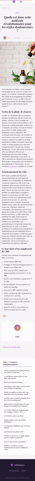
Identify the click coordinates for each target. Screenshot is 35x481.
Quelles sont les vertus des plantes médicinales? (15, 421)
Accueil (4, 7)
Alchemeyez (20, 465)
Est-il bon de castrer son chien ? (14, 416)
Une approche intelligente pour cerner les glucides (17, 427)
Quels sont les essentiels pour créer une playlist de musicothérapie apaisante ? (16, 405)
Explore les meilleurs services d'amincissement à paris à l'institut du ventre (16, 447)
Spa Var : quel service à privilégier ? (15, 442)
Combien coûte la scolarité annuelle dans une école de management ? (17, 399)
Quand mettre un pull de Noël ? (14, 432)
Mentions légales (14, 470)
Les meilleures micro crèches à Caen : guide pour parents (16, 377)
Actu (8, 7)
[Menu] (21, 1)
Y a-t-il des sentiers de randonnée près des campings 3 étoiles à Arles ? (16, 411)
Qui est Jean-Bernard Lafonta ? (13, 382)
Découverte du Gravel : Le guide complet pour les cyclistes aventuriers (17, 437)
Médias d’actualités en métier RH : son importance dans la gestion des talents (16, 393)
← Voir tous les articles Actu (11, 347)
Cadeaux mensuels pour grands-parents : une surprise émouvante (17, 371)
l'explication (13, 166)
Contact (23, 470)
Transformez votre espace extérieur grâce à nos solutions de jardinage (17, 387)
